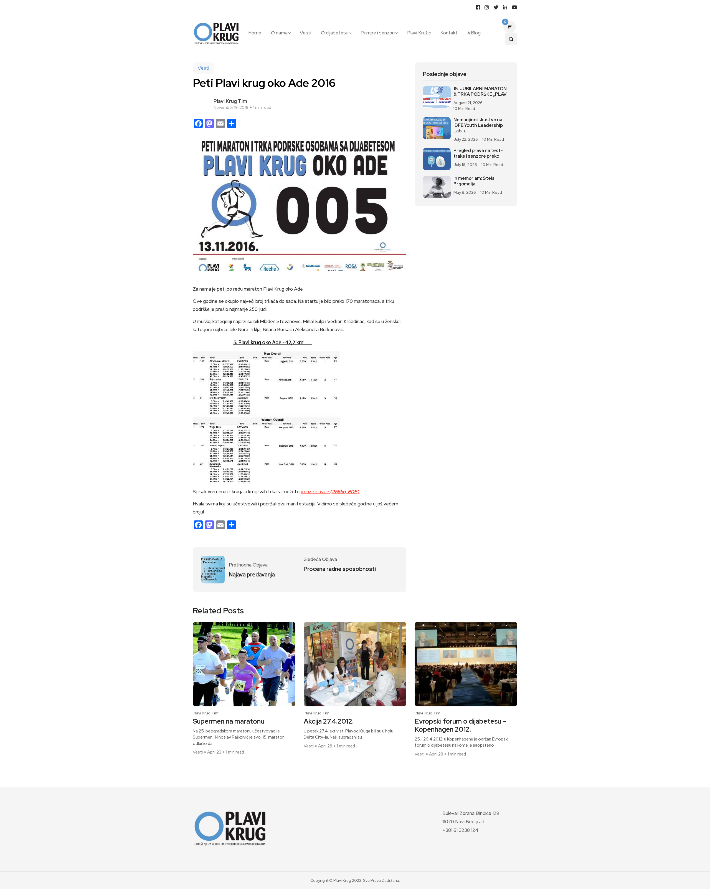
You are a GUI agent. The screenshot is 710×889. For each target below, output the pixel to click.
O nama (279, 33)
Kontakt (449, 33)
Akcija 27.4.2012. (329, 721)
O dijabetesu (334, 33)
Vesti (305, 33)
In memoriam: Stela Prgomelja (474, 181)
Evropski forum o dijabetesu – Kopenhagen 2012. (460, 725)
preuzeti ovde (329, 491)
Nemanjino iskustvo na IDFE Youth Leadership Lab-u (478, 125)
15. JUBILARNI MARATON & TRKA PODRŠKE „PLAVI (480, 91)
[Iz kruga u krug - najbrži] (266, 410)
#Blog (473, 33)
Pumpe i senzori (378, 33)
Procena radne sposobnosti (340, 569)
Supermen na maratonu (228, 721)
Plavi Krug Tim (230, 101)
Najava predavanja (252, 574)
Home (254, 33)
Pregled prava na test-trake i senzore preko (478, 153)
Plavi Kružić (419, 33)
